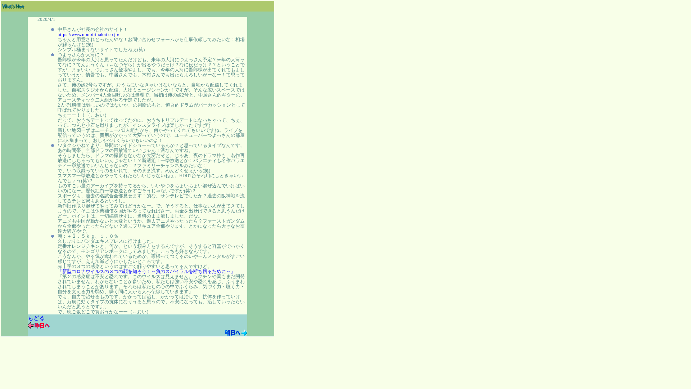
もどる (36, 318)
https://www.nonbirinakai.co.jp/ (88, 34)
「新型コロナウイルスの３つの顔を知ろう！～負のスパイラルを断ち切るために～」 (146, 271)
